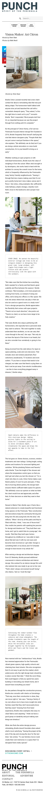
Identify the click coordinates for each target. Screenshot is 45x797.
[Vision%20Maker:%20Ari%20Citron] (5, 66)
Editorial (8, 775)
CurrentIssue (14, 25)
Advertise (26, 775)
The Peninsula (24, 772)
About (6, 772)
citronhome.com (14, 753)
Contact (7, 779)
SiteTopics (31, 25)
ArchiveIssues (23, 25)
